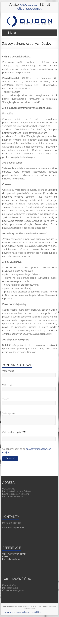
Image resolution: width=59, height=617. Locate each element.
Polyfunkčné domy (11, 559)
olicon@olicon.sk (29, 8)
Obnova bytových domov (14, 554)
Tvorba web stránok (11, 612)
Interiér (5, 556)
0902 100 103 (29, 4)
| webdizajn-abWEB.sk (31, 612)
